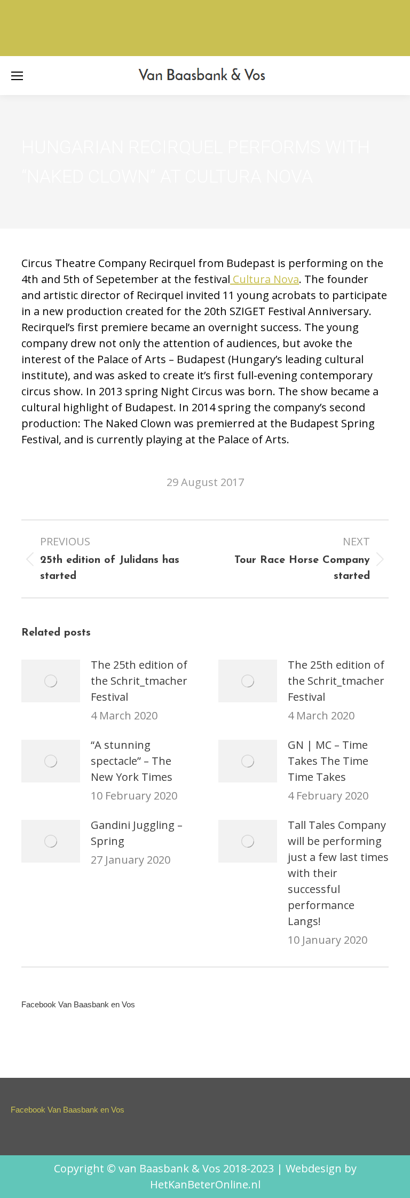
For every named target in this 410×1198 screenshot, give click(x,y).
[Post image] (50, 681)
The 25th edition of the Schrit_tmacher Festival (139, 680)
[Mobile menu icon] (17, 75)
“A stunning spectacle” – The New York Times (131, 761)
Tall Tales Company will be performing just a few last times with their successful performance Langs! (338, 873)
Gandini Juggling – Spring (137, 833)
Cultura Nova (264, 279)
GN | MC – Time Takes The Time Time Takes (328, 761)
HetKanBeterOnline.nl (205, 1184)
